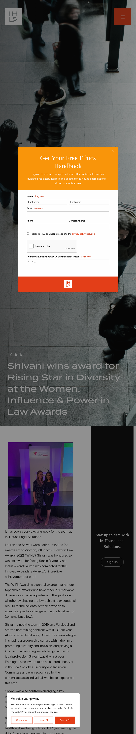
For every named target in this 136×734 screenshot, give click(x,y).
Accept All (65, 720)
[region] (43, 710)
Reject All (43, 720)
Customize (21, 720)
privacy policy (79, 233)
